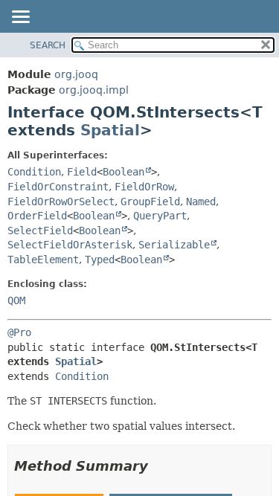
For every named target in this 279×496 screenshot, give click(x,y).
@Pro (19, 332)
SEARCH (47, 45)
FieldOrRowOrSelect (61, 201)
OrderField (37, 216)
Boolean (123, 172)
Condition (34, 172)
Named (201, 201)
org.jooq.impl (94, 90)
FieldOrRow (144, 187)
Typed (100, 259)
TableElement (43, 259)
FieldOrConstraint (58, 187)
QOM (16, 300)
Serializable (174, 245)
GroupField (150, 201)
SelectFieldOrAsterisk (69, 245)
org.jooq (76, 74)
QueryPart (160, 216)
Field (82, 172)
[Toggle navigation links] (20, 17)
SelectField (40, 230)
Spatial (110, 130)
